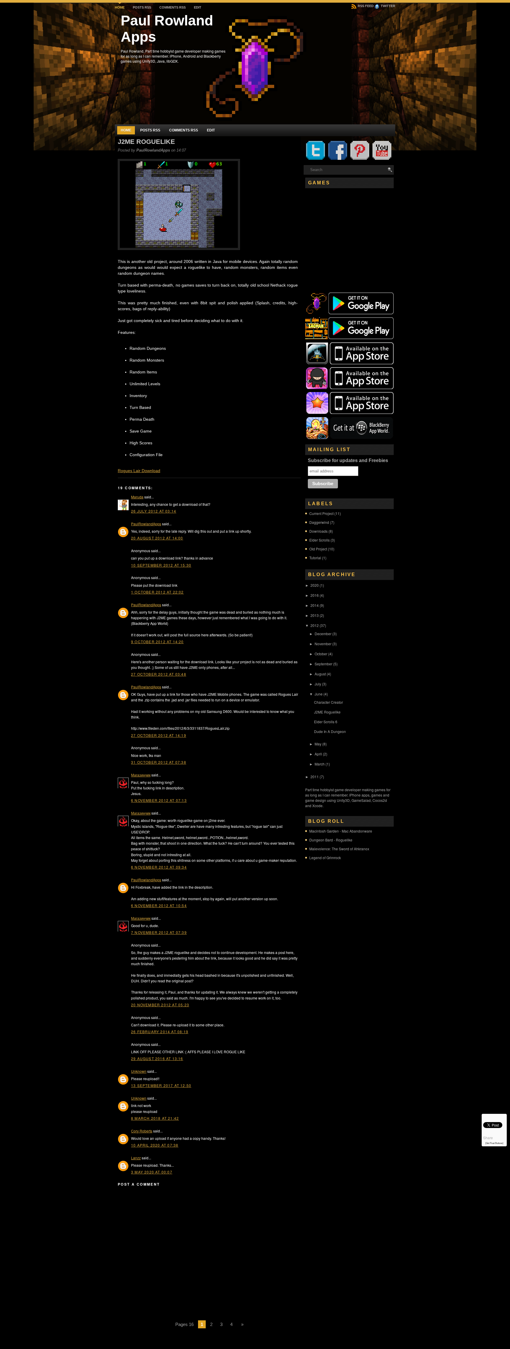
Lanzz (136, 1157)
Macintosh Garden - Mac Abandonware (340, 830)
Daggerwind (319, 522)
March (320, 763)
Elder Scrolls (319, 539)
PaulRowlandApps (146, 523)
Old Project (318, 548)
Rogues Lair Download (139, 470)
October (321, 653)
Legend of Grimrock (325, 857)
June (319, 693)
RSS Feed (365, 6)
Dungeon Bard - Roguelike (330, 839)
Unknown (138, 1071)
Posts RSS (142, 7)
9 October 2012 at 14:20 (157, 641)
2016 (314, 595)
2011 (314, 776)
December (323, 633)
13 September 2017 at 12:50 (161, 1085)
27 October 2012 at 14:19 (158, 735)
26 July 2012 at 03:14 (153, 510)
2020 (314, 585)
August (320, 673)
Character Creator (328, 702)
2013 (314, 615)
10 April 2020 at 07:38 (154, 1145)
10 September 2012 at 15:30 (161, 565)
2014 (314, 605)
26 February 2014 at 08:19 (159, 1031)
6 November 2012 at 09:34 (159, 866)
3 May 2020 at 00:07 (151, 1171)
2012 (314, 625)
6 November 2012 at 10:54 (159, 905)
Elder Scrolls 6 (325, 721)
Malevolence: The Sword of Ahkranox (339, 848)
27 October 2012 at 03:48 (158, 674)
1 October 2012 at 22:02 (157, 591)
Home (120, 7)
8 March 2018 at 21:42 (155, 1118)
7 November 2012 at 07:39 (159, 932)
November (323, 643)
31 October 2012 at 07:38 (158, 762)
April (318, 753)
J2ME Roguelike (146, 141)
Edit (197, 7)
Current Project (321, 513)
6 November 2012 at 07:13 (159, 800)
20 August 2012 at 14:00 (157, 537)
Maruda (137, 496)
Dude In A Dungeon (330, 731)
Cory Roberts (141, 1130)
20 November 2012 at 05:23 (160, 1004)
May (318, 743)
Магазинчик (141, 774)
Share (488, 1137)
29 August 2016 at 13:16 (157, 1058)
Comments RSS (172, 7)
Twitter (387, 6)
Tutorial (315, 557)
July (318, 683)
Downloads (318, 531)
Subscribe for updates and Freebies (348, 460)
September (323, 663)
